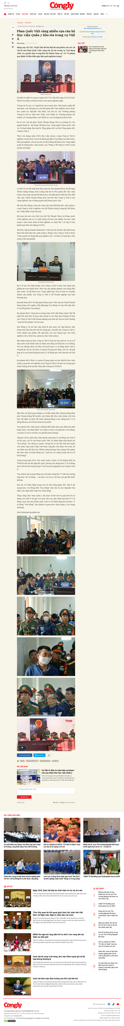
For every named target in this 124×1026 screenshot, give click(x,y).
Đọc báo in (9, 8)
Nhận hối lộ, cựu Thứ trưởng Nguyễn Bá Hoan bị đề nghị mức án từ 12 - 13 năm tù (101, 845)
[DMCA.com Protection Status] (32, 1021)
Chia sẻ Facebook (25, 755)
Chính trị (11, 14)
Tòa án (18, 14)
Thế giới (66, 14)
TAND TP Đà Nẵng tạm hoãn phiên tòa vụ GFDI (101, 876)
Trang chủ (20, 22)
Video (102, 14)
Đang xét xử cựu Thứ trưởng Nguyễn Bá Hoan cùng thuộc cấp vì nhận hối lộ (108, 914)
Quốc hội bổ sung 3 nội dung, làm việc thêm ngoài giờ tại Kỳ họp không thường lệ (59, 957)
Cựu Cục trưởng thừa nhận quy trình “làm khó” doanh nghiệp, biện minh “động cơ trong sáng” (62, 877)
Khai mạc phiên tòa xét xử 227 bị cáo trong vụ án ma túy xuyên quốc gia (107, 925)
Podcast (89, 14)
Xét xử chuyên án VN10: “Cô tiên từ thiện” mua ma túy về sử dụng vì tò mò (62, 845)
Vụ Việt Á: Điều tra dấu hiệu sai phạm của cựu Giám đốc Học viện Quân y (58, 771)
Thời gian (62, 802)
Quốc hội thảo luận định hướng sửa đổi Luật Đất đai (55, 978)
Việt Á (22, 761)
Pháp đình (25, 14)
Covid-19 (55, 761)
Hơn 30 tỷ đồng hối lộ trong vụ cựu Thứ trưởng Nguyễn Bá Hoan (108, 934)
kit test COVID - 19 (32, 761)
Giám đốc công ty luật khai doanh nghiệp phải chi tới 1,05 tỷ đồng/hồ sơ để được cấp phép (22, 877)
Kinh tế (60, 14)
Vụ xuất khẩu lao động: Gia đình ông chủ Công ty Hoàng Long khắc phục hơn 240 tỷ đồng (22, 845)
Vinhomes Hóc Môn (96, 37)
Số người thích (70, 802)
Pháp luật (33, 14)
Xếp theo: (56, 802)
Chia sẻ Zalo (40, 755)
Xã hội (40, 14)
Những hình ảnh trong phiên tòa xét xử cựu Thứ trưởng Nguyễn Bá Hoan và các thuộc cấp (108, 895)
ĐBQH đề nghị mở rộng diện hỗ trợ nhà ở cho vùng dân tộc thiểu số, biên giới (58, 935)
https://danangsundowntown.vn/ (92, 28)
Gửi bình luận (24, 797)
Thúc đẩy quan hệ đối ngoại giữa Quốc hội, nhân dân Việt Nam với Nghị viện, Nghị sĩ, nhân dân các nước (58, 913)
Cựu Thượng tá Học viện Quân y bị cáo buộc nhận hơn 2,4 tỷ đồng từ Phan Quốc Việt (97, 49)
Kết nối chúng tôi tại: (99, 1004)
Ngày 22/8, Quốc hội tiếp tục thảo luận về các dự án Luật (57, 890)
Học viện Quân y (45, 761)
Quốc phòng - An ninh (78, 14)
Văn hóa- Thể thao (50, 14)
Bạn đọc (96, 14)
